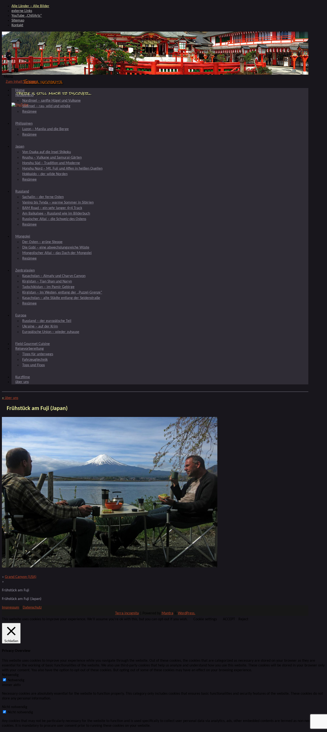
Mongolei (22, 236)
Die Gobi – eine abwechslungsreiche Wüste (55, 248)
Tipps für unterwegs (37, 354)
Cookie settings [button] (205, 619)
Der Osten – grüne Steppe (42, 242)
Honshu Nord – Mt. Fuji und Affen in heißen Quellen (62, 169)
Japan (19, 147)
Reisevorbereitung (29, 349)
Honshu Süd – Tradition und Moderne (51, 163)
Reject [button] (243, 619)
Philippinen (24, 124)
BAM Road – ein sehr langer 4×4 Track (52, 208)
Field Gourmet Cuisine (32, 344)
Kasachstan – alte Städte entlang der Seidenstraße (61, 298)
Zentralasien (25, 270)
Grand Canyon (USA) (20, 577)
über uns (22, 382)
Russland (22, 192)
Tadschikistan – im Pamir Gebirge (48, 287)
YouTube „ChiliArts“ (26, 16)
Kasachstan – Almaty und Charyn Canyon (53, 276)
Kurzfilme (22, 377)
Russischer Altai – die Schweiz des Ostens (54, 219)
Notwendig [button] (10, 675)
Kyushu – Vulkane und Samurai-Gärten (52, 158)
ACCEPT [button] (229, 619)
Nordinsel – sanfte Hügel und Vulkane (51, 101)
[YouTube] (19, 105)
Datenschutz (32, 608)
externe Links (21, 11)
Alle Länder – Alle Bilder (30, 6)
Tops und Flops (33, 365)
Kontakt (17, 25)
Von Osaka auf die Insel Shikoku (46, 152)
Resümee (29, 112)
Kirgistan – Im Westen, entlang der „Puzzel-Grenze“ (62, 292)
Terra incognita (42, 81)
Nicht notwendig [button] (14, 707)
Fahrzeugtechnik (35, 360)
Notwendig (16, 680)
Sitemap (17, 20)
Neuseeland (24, 95)
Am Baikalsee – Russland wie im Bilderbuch (56, 214)
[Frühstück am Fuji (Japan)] (109, 566)
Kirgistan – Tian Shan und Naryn (47, 281)
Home (20, 90)
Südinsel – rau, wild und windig (46, 106)
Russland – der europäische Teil (46, 321)
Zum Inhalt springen (21, 82)
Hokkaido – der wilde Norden (45, 174)
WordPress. (186, 613)
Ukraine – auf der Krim (40, 326)
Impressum (10, 608)
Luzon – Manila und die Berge (45, 129)
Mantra (167, 613)
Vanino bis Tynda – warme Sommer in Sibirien (58, 203)
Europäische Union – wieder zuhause (50, 332)
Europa (20, 315)
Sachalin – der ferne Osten (43, 197)
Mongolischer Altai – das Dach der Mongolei (57, 253)
